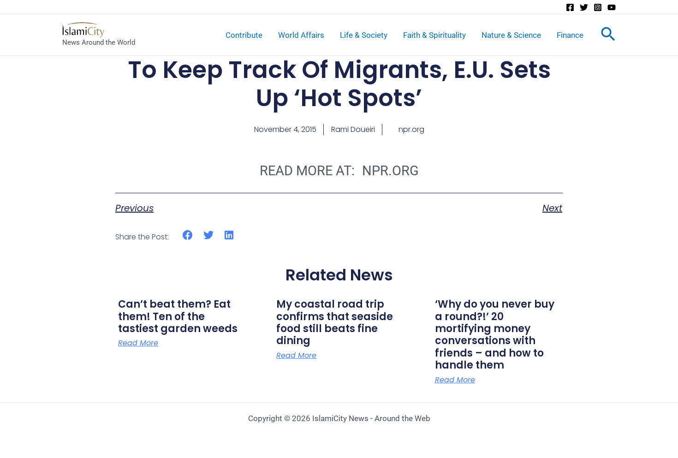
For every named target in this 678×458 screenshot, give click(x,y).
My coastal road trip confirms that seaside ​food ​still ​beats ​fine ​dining (335, 322)
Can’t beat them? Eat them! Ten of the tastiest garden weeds (178, 316)
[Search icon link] (608, 36)
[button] (188, 235)
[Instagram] (598, 7)
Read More (138, 343)
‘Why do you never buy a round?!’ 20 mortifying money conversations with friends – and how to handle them (494, 334)
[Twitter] (584, 7)
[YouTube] (611, 7)
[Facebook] (570, 7)
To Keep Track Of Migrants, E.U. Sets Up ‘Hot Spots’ (339, 83)
